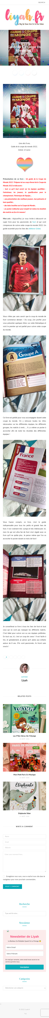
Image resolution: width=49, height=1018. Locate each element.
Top (25, 1013)
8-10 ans (24, 40)
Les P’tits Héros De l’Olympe (24, 736)
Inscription (24, 967)
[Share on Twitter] (21, 72)
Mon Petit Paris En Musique (24, 775)
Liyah (17, 56)
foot (34, 222)
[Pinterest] (27, 72)
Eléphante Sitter (24, 813)
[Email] (34, 72)
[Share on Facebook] (14, 72)
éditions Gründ (34, 229)
